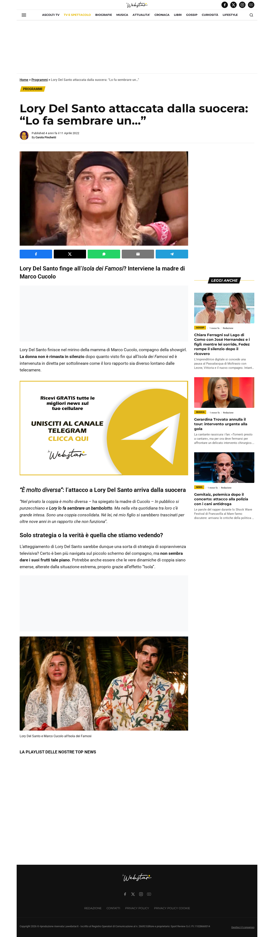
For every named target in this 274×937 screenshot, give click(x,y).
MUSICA (122, 15)
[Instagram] (242, 5)
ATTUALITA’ (141, 15)
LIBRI (178, 15)
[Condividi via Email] (138, 254)
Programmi (39, 80)
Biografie (103, 15)
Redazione (92, 908)
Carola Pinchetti (46, 137)
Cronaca (161, 15)
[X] (233, 5)
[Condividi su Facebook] (36, 254)
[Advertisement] (137, 48)
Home (24, 80)
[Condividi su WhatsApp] (104, 254)
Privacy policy (137, 908)
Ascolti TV (50, 15)
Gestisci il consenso (242, 927)
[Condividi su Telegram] (172, 254)
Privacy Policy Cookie (172, 908)
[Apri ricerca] (251, 15)
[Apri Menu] (24, 15)
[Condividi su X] (70, 254)
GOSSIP (191, 15)
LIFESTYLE (230, 15)
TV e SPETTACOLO (77, 15)
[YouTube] (251, 5)
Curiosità (210, 15)
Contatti (113, 908)
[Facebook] (224, 5)
